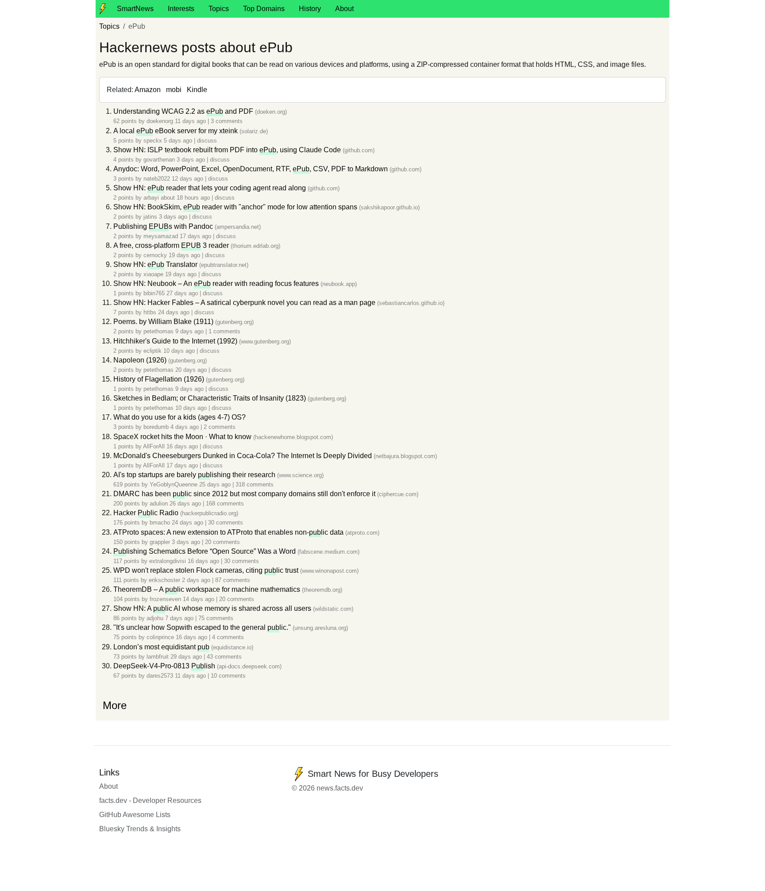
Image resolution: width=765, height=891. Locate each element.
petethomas (158, 331)
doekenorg (160, 121)
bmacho (160, 522)
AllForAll (154, 446)
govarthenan (159, 159)
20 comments (222, 542)
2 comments (220, 427)
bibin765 (154, 293)
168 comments (225, 503)
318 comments (255, 484)
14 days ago (199, 599)
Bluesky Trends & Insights (140, 829)
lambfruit (158, 656)
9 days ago (190, 331)
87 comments (232, 580)
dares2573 (160, 675)
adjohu (155, 618)
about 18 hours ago (186, 197)
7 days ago (180, 618)
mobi (174, 89)
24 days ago (174, 312)
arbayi (151, 197)
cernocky (155, 255)
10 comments (228, 675)
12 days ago (188, 178)
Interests (181, 8)
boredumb (156, 427)
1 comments (224, 331)
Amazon (148, 89)
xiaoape (153, 274)
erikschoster (164, 580)
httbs (149, 312)
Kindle (197, 89)
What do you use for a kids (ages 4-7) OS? (179, 417)
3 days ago (192, 159)
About (344, 8)
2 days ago (197, 580)
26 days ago (186, 503)
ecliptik (152, 350)
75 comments (215, 618)
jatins (150, 216)
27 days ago (183, 293)
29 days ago (187, 656)
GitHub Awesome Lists (134, 814)
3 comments (227, 121)
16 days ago (183, 446)
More (115, 705)
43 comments (224, 656)
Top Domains (264, 8)
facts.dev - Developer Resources (150, 800)
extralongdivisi (167, 561)
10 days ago (180, 350)
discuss (207, 140)
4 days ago (185, 427)
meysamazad (160, 236)
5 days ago (179, 140)
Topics (219, 8)
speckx (152, 140)
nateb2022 (156, 178)
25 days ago (215, 484)
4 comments (228, 637)
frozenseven (165, 599)
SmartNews (135, 8)
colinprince (160, 637)
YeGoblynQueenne (173, 484)
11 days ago (191, 121)
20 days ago (192, 369)
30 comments (225, 522)
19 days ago (185, 255)
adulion (159, 503)
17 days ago (196, 236)
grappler (160, 542)
